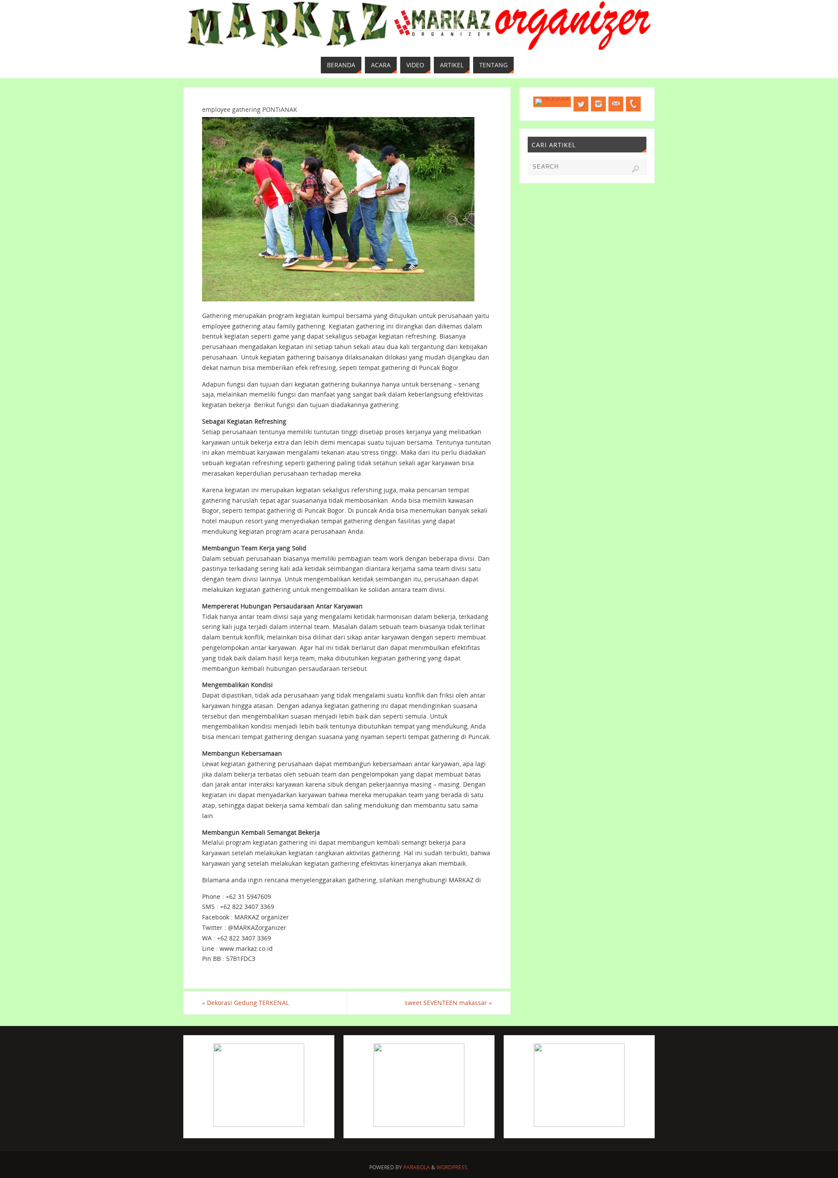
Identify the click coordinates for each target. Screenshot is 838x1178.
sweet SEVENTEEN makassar (448, 1002)
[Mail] (615, 104)
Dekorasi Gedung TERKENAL (245, 1002)
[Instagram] (598, 104)
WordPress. (452, 1167)
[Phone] (633, 104)
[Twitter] (581, 104)
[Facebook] (552, 102)
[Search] (635, 169)
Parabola (416, 1167)
